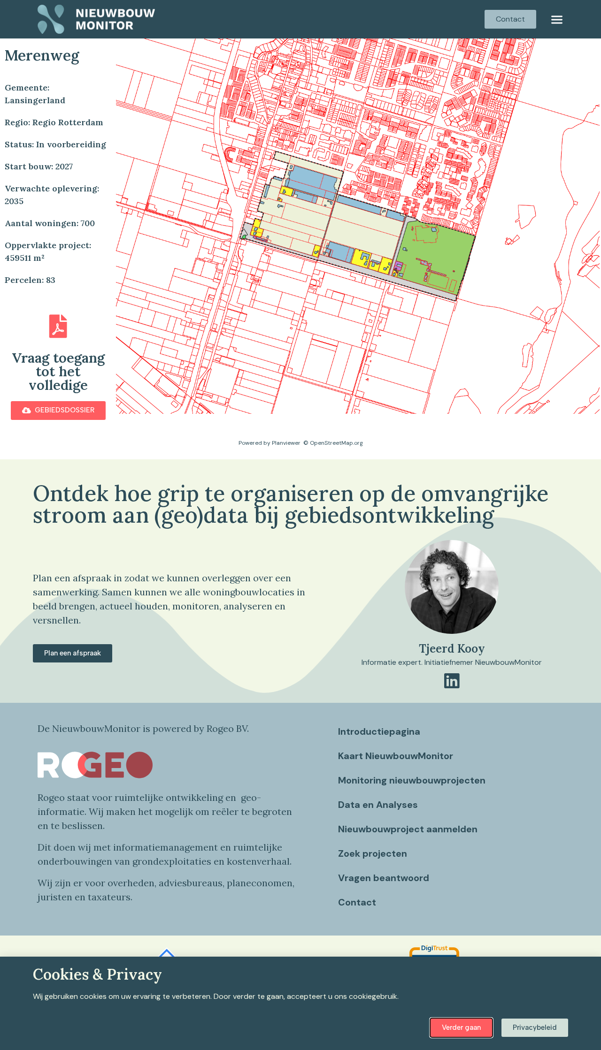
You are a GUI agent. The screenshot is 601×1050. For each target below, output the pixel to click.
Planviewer (286, 443)
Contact (357, 902)
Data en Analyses (378, 805)
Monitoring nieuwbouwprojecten (411, 780)
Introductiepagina (379, 731)
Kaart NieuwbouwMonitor (395, 756)
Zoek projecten (372, 853)
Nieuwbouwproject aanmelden (408, 829)
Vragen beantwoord (383, 878)
